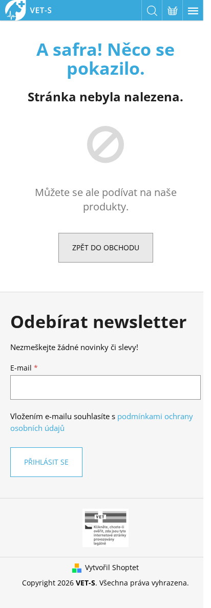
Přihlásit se (46, 462)
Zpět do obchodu (105, 247)
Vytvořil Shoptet (112, 567)
